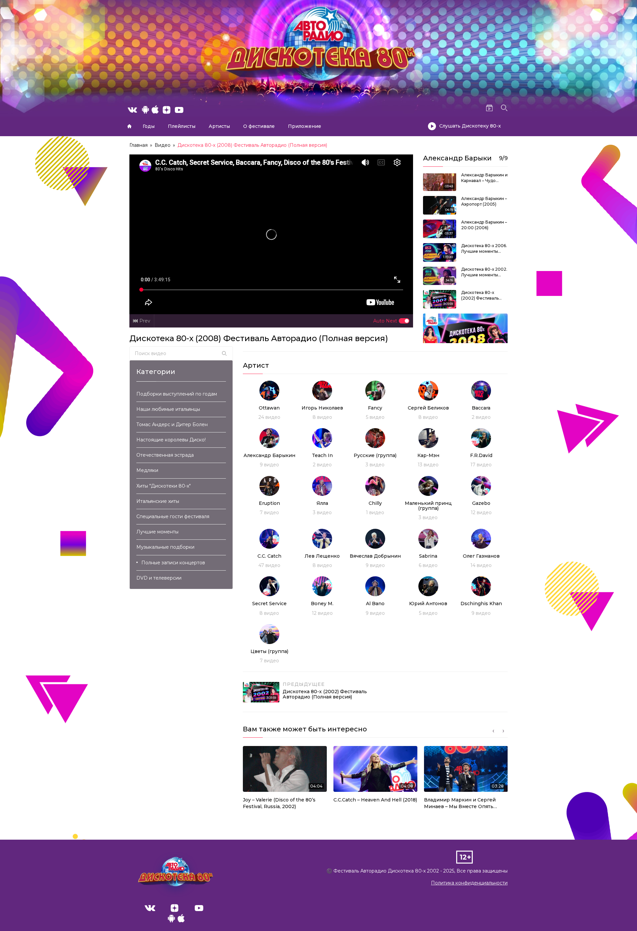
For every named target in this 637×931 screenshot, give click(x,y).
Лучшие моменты (157, 532)
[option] (285, 779)
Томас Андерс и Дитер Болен (172, 424)
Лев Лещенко (322, 556)
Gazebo (481, 503)
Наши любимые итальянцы (168, 409)
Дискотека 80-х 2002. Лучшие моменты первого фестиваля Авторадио (484, 272)
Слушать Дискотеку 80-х (470, 126)
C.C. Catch (269, 556)
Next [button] (503, 731)
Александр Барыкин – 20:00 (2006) (484, 225)
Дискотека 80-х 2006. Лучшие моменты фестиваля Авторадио (484, 248)
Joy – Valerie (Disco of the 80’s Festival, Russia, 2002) (279, 803)
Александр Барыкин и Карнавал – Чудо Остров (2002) (484, 178)
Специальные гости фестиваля (172, 516)
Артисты (219, 126)
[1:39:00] (439, 252)
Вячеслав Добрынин (375, 556)
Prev (144, 321)
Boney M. (322, 603)
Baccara (481, 408)
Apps (176, 920)
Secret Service (269, 603)
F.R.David (481, 455)
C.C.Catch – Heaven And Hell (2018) (375, 800)
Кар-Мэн (428, 455)
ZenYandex (174, 908)
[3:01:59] (439, 299)
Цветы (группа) (269, 651)
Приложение (304, 126)
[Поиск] (224, 353)
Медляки (147, 470)
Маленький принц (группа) (428, 505)
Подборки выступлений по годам (176, 394)
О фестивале (259, 126)
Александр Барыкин (269, 455)
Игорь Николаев (322, 408)
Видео (163, 145)
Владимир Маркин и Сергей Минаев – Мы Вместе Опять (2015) (460, 803)
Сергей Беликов (428, 408)
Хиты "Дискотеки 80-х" (163, 486)
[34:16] (439, 275)
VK (150, 908)
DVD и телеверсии (158, 578)
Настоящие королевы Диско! (171, 440)
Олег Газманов (481, 556)
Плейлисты (181, 126)
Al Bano (375, 603)
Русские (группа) (375, 455)
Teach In (322, 455)
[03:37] (439, 229)
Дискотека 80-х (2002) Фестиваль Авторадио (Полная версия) (481, 295)
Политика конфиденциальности (469, 883)
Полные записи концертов (173, 563)
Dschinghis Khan (481, 603)
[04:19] (439, 205)
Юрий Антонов (428, 603)
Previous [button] (493, 731)
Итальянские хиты (157, 501)
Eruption (269, 503)
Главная (129, 126)
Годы (149, 126)
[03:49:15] (465, 337)
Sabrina (428, 556)
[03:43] (439, 181)
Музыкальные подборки (165, 547)
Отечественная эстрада (165, 455)
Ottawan (269, 408)
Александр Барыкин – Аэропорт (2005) (484, 201)
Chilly (375, 503)
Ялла (322, 503)
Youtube (199, 908)
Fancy (375, 408)
